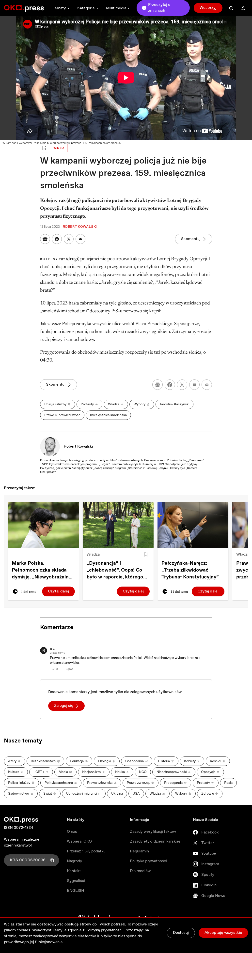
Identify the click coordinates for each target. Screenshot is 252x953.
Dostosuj (181, 932)
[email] (194, 384)
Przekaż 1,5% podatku (86, 851)
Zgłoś (69, 669)
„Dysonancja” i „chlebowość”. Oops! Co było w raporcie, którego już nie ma (115, 570)
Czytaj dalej (58, 591)
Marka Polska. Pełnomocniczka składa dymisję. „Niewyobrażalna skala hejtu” (41, 570)
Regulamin (139, 851)
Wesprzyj (208, 7)
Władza (93, 554)
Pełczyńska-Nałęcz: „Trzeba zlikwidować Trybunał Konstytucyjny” (190, 570)
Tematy (59, 8)
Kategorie (86, 8)
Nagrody (74, 861)
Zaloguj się (63, 705)
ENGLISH (75, 890)
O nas (72, 831)
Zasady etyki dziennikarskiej (155, 841)
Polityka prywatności (148, 861)
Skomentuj (191, 239)
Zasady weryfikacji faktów (153, 831)
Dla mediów (140, 871)
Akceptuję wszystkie (223, 932)
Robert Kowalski (78, 446)
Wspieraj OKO (79, 841)
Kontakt (74, 871)
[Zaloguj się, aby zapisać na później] (146, 555)
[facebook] (170, 384)
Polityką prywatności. (105, 930)
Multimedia (116, 8)
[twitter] (182, 384)
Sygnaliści (76, 880)
